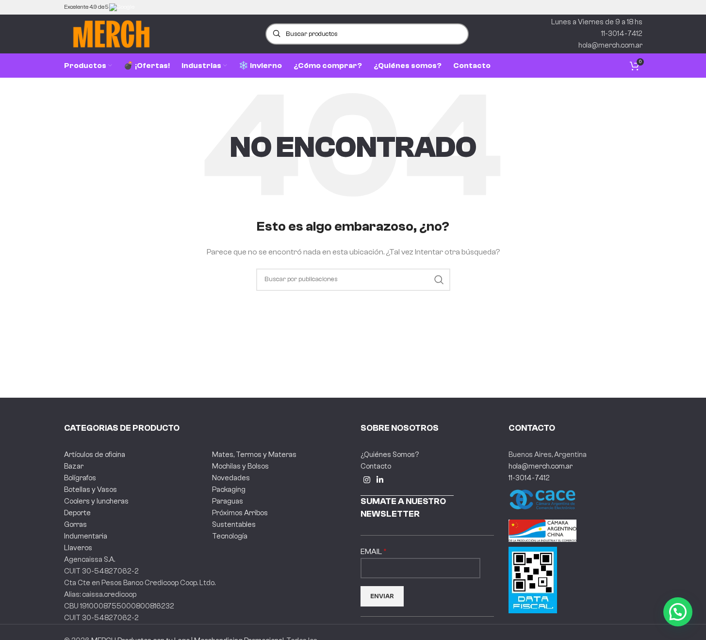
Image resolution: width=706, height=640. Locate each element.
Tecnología (229, 536)
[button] (677, 611)
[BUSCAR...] (439, 280)
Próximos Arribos (240, 513)
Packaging (229, 490)
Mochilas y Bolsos (240, 466)
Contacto (376, 466)
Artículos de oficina (94, 455)
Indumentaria (85, 536)
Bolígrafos (80, 478)
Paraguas (227, 501)
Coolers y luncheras (96, 501)
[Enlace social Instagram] (367, 480)
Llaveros (78, 548)
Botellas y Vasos (90, 490)
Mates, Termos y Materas (254, 455)
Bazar (73, 466)
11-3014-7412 (529, 478)
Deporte (77, 513)
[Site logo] (111, 34)
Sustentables (234, 525)
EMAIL (372, 552)
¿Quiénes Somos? (390, 455)
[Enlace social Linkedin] (380, 480)
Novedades (231, 478)
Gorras (75, 525)
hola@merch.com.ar (541, 466)
